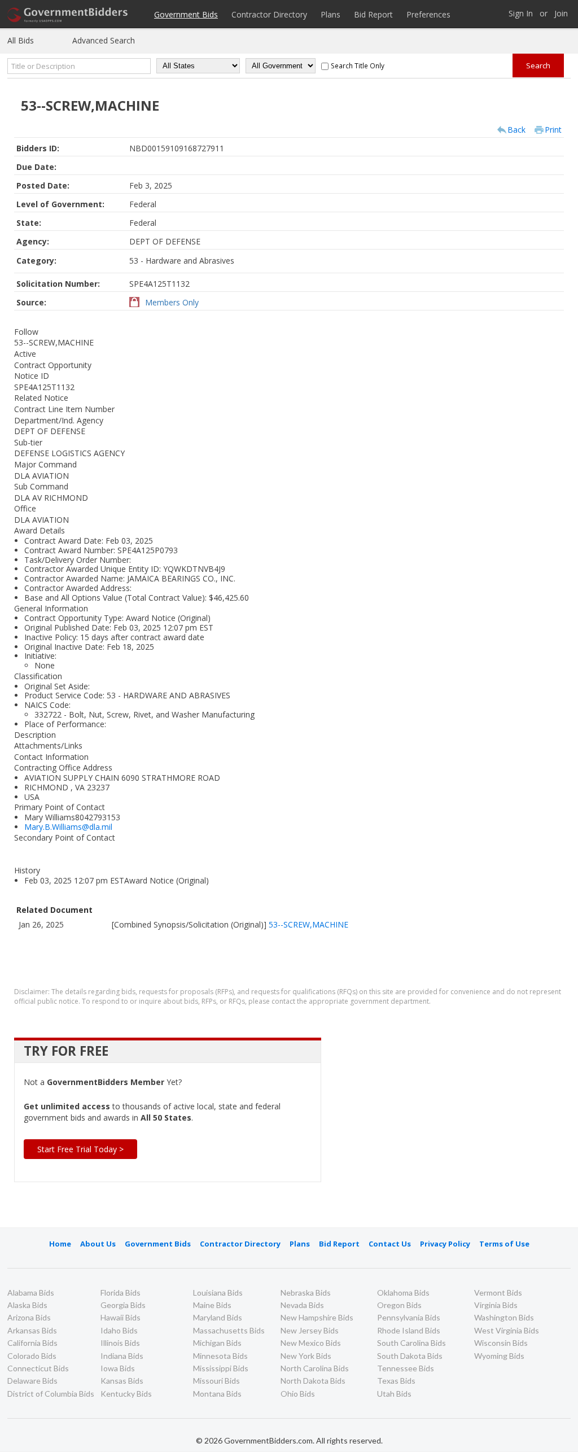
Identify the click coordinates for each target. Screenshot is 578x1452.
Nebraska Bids (306, 1292)
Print (553, 129)
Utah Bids (394, 1393)
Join (561, 14)
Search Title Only (357, 65)
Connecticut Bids (38, 1368)
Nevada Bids (302, 1305)
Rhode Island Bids (408, 1330)
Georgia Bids (123, 1305)
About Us (98, 1244)
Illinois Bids (120, 1343)
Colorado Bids (31, 1356)
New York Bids (306, 1356)
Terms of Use (504, 1244)
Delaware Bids (32, 1380)
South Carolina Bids (411, 1343)
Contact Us (390, 1244)
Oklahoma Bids (403, 1292)
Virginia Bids (496, 1305)
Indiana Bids (121, 1356)
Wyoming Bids (499, 1356)
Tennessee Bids (405, 1368)
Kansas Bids (121, 1380)
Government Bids (186, 14)
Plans (330, 14)
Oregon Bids (399, 1305)
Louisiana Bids (218, 1292)
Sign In (521, 14)
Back (516, 129)
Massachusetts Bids (229, 1330)
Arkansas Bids (32, 1330)
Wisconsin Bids (501, 1343)
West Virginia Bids (506, 1330)
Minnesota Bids (220, 1356)
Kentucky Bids (126, 1393)
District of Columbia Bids (50, 1393)
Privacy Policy (445, 1244)
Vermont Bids (498, 1292)
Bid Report (373, 14)
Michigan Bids (217, 1343)
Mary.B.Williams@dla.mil (68, 826)
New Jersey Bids (310, 1330)
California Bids (32, 1343)
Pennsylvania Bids (408, 1317)
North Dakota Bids (313, 1380)
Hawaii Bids (120, 1317)
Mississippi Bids (220, 1368)
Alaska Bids (27, 1305)
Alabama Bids (30, 1292)
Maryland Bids (217, 1317)
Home (60, 1244)
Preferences (428, 14)
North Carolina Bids (315, 1368)
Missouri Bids (216, 1380)
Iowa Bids (117, 1368)
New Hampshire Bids (317, 1317)
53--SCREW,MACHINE (308, 924)
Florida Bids (120, 1292)
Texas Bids (396, 1380)
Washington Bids (504, 1317)
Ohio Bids (298, 1393)
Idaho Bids (119, 1330)
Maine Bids (212, 1305)
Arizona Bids (29, 1317)
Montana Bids (217, 1393)
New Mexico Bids (311, 1343)
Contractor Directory (269, 14)
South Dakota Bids (410, 1356)
